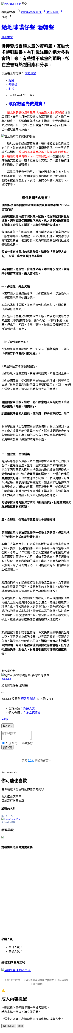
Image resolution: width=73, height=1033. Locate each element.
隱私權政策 (63, 980)
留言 (33, 698)
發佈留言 (7, 747)
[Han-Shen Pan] (11, 819)
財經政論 (30, 73)
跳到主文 (7, 37)
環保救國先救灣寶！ (28, 104)
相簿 (11, 80)
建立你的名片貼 (8, 822)
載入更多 (7, 726)
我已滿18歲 (9, 1026)
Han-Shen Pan (7, 816)
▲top (4, 718)
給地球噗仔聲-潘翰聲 (27, 27)
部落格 (13, 84)
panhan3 (6, 678)
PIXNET (16, 980)
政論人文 (29, 708)
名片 (11, 88)
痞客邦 (25, 698)
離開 (20, 1026)
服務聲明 (38, 984)
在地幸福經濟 (31, 712)
